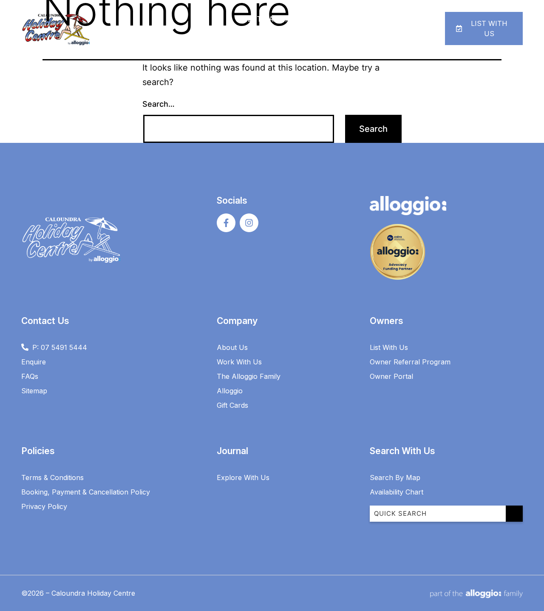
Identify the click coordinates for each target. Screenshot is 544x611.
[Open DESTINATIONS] (301, 19)
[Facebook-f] (226, 222)
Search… (158, 103)
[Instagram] (249, 222)
